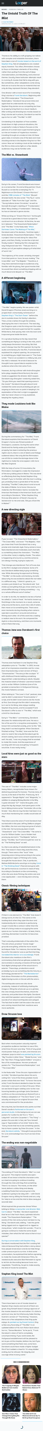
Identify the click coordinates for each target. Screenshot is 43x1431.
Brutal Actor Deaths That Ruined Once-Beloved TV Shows (31, 1388)
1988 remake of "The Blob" (19, 195)
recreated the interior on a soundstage (17, 954)
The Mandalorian (31, 973)
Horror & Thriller (16, 9)
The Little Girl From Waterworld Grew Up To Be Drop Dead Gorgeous (31, 1416)
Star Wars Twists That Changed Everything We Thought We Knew (10, 1416)
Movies (4, 9)
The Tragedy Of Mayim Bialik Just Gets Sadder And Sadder (10, 1388)
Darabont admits (13, 1131)
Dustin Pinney (9, 22)
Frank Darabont (21, 95)
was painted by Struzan (30, 1054)
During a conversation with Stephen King (18, 1240)
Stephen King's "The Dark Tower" (15, 315)
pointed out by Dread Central (22, 1322)
